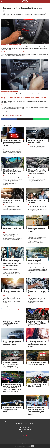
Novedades (16, 421)
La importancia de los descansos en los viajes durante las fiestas (36, 262)
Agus (6, 10)
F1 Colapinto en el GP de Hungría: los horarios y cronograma (11, 323)
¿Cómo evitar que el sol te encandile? (11, 292)
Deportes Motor (7, 421)
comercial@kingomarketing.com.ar (25, 432)
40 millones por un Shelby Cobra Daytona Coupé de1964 (12, 409)
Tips (4, 5)
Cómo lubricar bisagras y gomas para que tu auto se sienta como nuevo (12, 172)
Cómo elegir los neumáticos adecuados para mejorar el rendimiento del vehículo (37, 172)
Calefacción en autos (9, 115)
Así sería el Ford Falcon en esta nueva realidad (36, 141)
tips (21, 115)
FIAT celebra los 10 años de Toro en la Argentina (37, 363)
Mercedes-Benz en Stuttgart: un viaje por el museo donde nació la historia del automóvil (11, 365)
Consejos (17, 115)
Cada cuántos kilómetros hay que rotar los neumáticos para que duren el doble (37, 343)
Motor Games (19, 423)
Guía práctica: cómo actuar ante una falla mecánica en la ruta (37, 230)
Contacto (32, 423)
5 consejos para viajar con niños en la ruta (36, 201)
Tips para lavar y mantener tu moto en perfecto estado (37, 292)
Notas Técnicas (33, 421)
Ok (32, 446)
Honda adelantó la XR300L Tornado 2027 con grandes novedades (37, 323)
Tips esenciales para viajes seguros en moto (12, 201)
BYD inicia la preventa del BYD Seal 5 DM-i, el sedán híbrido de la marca (12, 343)
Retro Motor (24, 421)
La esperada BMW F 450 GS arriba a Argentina (37, 385)
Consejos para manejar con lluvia (12, 229)
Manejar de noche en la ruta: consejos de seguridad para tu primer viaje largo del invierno (12, 143)
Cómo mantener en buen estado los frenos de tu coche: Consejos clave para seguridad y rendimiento (12, 262)
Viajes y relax (43, 421)
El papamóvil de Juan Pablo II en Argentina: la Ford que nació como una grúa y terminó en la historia (36, 411)
